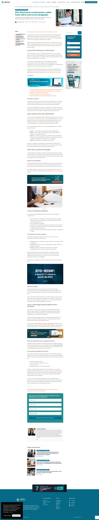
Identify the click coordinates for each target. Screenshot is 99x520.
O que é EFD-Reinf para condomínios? (20, 35)
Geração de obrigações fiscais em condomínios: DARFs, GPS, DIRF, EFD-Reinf (42, 390)
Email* (68, 45)
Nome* (68, 41)
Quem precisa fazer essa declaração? (20, 37)
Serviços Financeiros (75, 2)
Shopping (49, 2)
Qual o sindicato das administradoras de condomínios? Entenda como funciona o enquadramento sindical (47, 453)
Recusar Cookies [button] (7, 515)
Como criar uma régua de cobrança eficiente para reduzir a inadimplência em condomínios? (49, 462)
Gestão (68, 2)
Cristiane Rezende (20, 22)
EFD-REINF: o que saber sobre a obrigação (39, 92)
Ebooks (82, 2)
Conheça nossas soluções (91, 2)
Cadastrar (73, 55)
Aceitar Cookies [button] (16, 515)
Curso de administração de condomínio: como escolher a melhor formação (48, 472)
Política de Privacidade (77, 517)
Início (16, 7)
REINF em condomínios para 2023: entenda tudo (40, 94)
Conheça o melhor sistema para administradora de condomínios (43, 96)
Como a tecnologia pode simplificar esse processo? (20, 44)
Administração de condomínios (38, 2)
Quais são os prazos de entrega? (20, 39)
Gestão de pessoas (61, 2)
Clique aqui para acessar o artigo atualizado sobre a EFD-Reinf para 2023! (42, 32)
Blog (19, 7)
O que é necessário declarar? (20, 42)
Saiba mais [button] (11, 512)
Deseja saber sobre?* (72, 49)
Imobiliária (54, 2)
